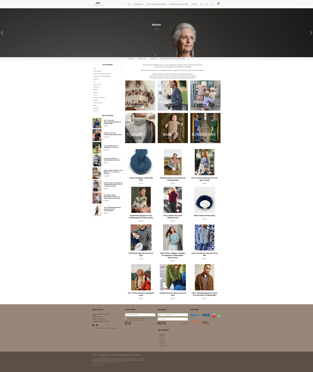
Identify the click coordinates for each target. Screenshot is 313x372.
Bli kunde (162, 337)
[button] (311, 33)
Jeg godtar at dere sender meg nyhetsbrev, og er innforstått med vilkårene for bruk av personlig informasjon (140, 319)
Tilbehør (95, 89)
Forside (161, 335)
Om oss (95, 111)
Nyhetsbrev (136, 355)
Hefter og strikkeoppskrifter (102, 73)
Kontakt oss (163, 345)
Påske (95, 105)
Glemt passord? (184, 323)
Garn (94, 68)
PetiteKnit (96, 87)
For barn (96, 100)
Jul (94, 81)
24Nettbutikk (100, 365)
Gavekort (96, 108)
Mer (206, 4)
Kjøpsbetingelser (104, 355)
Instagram (162, 341)
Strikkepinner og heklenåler (102, 76)
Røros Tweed (97, 84)
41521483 (99, 316)
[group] (156, 32)
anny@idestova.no (101, 319)
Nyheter (95, 79)
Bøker (95, 92)
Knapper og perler (99, 97)
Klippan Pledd (97, 103)
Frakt (94, 355)
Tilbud (95, 95)
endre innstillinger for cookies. (117, 362)
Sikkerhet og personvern (121, 355)
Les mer (153, 323)
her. (192, 74)
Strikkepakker (97, 71)
